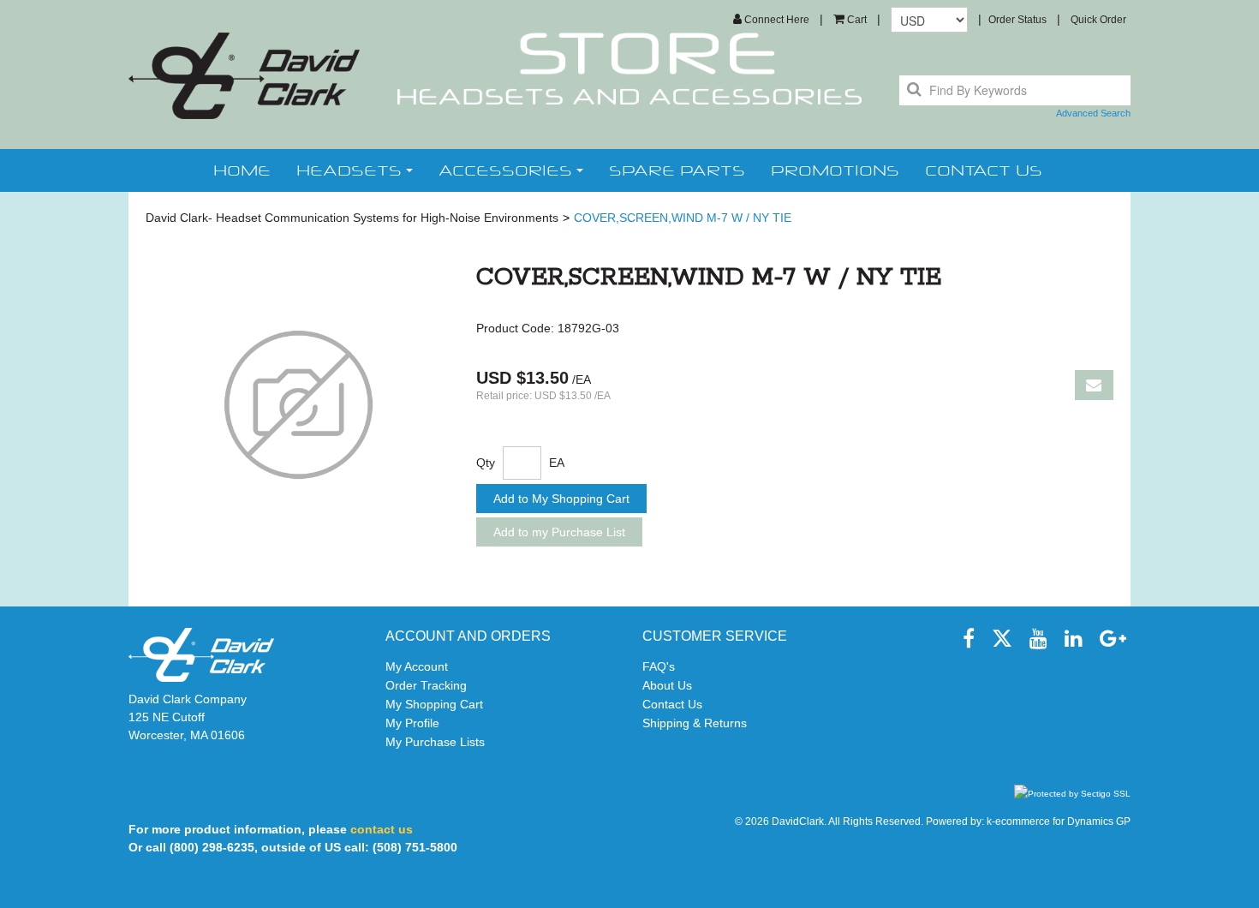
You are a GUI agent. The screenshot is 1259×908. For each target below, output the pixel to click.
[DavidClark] (244, 76)
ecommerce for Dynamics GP (1063, 821)
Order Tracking (426, 685)
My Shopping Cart (434, 704)
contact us (983, 170)
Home (242, 170)
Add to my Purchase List (559, 532)
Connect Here (775, 20)
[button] (850, 20)
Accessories (505, 170)
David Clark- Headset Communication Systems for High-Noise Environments (352, 217)
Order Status (1017, 20)
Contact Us (672, 704)
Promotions (835, 170)
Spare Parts (677, 170)
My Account (416, 666)
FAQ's (658, 666)
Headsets (349, 170)
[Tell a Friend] (1094, 385)
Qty (485, 462)
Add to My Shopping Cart (561, 498)
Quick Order (1098, 20)
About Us (667, 685)
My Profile (412, 723)
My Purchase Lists (435, 742)
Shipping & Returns (694, 723)
